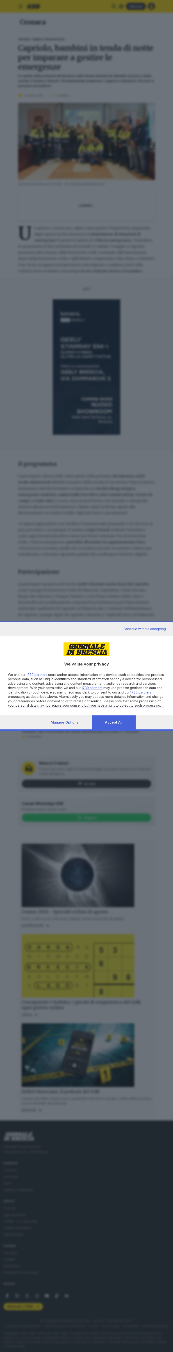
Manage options (65, 722)
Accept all (114, 722)
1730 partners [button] (36, 674)
